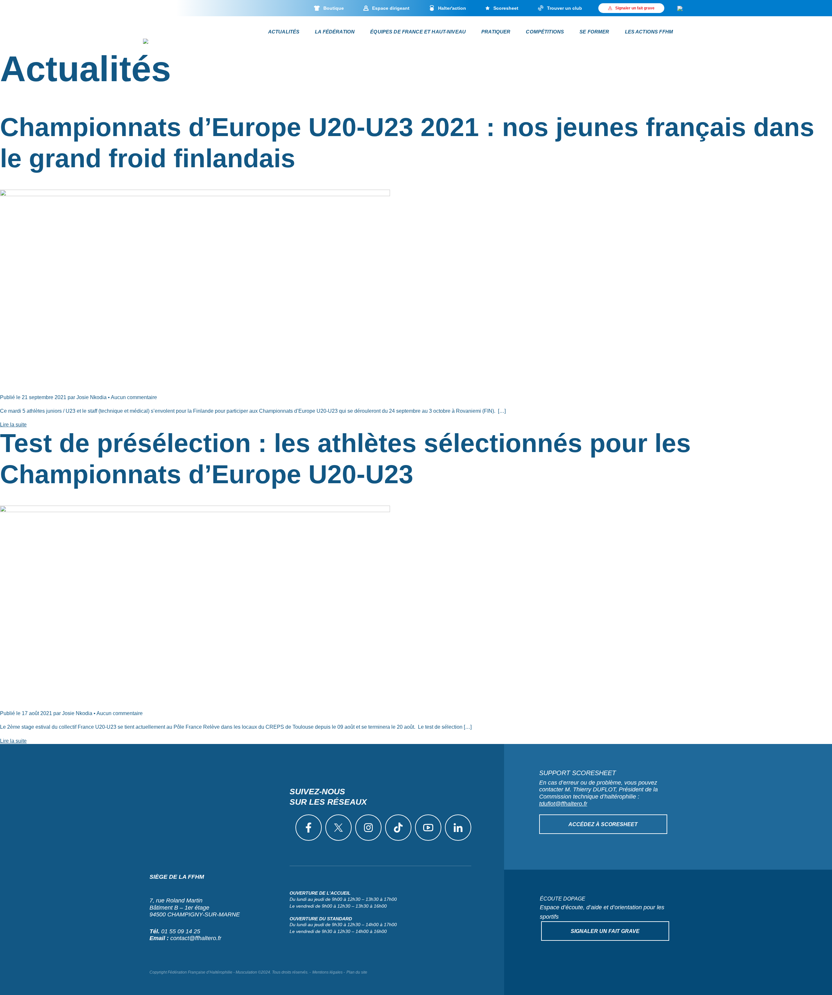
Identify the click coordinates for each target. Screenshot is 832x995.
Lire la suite (13, 424)
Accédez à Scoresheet (603, 824)
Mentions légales (327, 972)
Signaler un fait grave (605, 931)
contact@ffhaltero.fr (195, 938)
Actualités (284, 31)
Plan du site (356, 972)
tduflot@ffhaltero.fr (563, 803)
